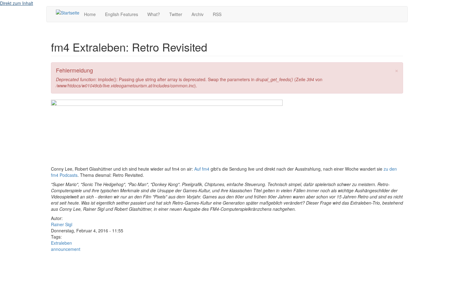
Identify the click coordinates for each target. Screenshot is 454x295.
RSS (217, 14)
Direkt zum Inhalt (16, 3)
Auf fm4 (201, 169)
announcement (65, 249)
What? (153, 14)
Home (90, 14)
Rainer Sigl (61, 224)
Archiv (197, 14)
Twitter (175, 14)
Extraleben (61, 243)
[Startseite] (67, 12)
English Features (121, 14)
